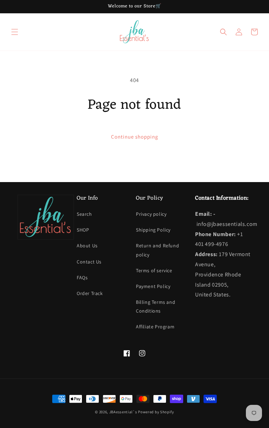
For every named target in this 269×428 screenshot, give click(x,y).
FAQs (82, 277)
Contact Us (89, 262)
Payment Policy (153, 286)
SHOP (83, 230)
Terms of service (154, 270)
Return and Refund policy (157, 250)
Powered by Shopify (156, 411)
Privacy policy (151, 214)
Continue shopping (134, 136)
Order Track (90, 293)
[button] (14, 32)
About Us (87, 245)
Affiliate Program (155, 326)
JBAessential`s (123, 411)
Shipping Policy (153, 230)
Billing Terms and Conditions (155, 306)
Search (84, 214)
